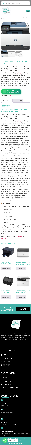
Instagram (19, 236)
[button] (27, 24)
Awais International (6, 334)
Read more (6, 268)
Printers (8, 17)
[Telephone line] (2, 409)
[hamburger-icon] (28, 11)
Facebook (4, 238)
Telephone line (7, 413)
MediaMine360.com (15, 443)
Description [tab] (7, 101)
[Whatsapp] (4, 440)
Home (2, 17)
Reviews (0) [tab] (18, 101)
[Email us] (2, 419)
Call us (3, 403)
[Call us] (2, 400)
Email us (4, 422)
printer (19, 73)
